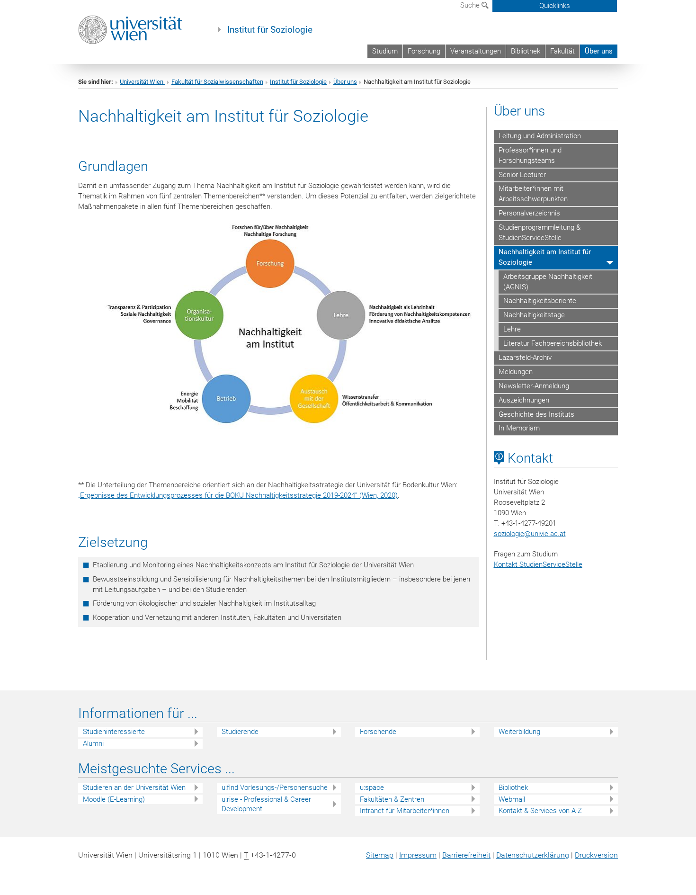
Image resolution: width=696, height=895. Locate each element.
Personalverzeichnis (529, 213)
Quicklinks (554, 5)
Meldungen (516, 371)
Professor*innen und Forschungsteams (530, 155)
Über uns (599, 51)
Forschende (378, 731)
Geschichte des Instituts (536, 414)
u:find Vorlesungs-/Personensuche (275, 787)
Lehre (512, 329)
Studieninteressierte (114, 731)
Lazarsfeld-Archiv (525, 357)
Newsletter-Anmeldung (534, 386)
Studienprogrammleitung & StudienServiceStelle (539, 232)
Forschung (424, 51)
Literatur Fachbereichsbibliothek (552, 343)
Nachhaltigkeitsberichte (539, 300)
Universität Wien (142, 81)
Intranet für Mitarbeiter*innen (404, 810)
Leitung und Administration (540, 136)
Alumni (93, 743)
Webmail (512, 799)
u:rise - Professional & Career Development (266, 804)
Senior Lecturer (522, 174)
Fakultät (562, 51)
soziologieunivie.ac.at (530, 533)
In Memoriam (519, 428)
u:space (372, 787)
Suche (471, 5)
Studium (385, 51)
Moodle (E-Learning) (114, 799)
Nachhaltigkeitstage (534, 315)
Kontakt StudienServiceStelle (538, 564)
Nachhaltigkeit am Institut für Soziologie (545, 257)
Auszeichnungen (524, 400)
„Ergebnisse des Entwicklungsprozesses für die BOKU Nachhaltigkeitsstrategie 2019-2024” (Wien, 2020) (238, 495)
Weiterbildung (519, 731)
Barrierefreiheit (466, 854)
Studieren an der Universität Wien (134, 787)
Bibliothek (525, 51)
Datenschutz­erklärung (532, 854)
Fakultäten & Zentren (392, 799)
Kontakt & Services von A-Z (540, 810)
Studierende (240, 731)
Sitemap (379, 854)
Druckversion (596, 854)
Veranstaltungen (475, 51)
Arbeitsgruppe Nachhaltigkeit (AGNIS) (547, 281)
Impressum (418, 854)
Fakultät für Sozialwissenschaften (217, 81)
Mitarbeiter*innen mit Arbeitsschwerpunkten (533, 193)
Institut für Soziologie (269, 30)
